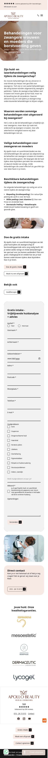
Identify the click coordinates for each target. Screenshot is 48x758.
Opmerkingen (12, 499)
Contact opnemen (23, 743)
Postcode (11, 377)
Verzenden (13, 522)
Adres (10, 365)
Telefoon (11, 401)
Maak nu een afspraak (15, 273)
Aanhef (10, 323)
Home (6, 49)
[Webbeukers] (44, 720)
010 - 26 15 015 (16, 589)
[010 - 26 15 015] (38, 15)
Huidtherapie (11, 292)
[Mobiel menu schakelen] (41, 15)
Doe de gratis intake (14, 267)
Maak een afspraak (22, 736)
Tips (12, 49)
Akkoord (11, 485)
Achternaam (12, 342)
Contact (31, 713)
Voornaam (12, 330)
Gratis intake (23, 730)
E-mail (10, 412)
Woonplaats (12, 389)
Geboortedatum (14, 354)
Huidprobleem (13, 424)
